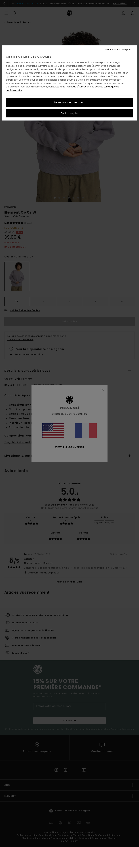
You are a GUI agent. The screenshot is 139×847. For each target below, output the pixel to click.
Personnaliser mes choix (69, 102)
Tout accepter (69, 113)
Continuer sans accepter (117, 49)
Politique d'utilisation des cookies (85, 86)
